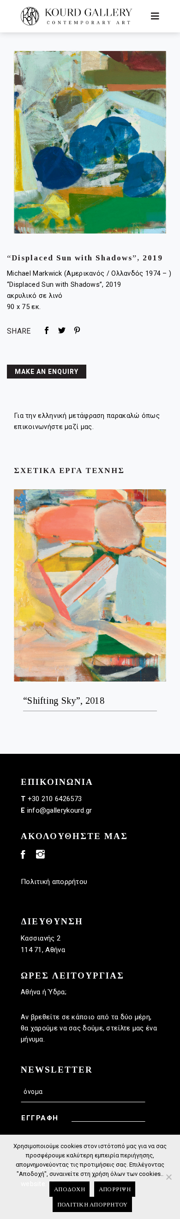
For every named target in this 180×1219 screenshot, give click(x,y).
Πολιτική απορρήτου (54, 882)
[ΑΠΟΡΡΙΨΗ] (168, 1176)
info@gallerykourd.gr (59, 810)
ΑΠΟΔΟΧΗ (69, 1189)
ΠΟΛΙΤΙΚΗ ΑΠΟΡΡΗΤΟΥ (92, 1204)
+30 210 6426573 (55, 799)
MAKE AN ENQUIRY (46, 371)
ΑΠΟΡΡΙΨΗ (115, 1189)
